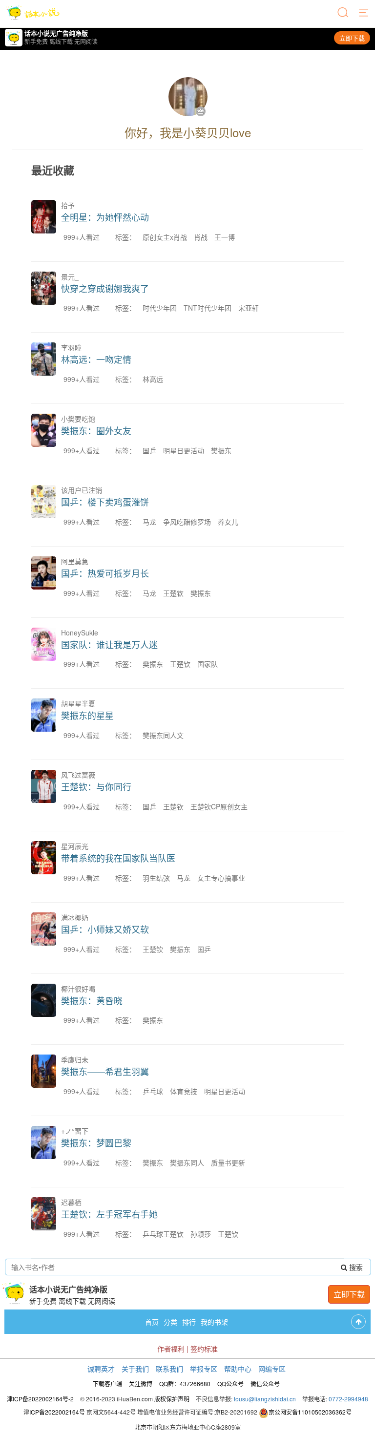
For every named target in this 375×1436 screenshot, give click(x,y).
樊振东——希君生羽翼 (105, 1071)
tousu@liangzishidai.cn (265, 1398)
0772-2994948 (348, 1398)
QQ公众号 (230, 1383)
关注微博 (140, 1383)
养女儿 (228, 522)
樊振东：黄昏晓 (92, 1000)
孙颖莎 (200, 1234)
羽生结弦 (156, 878)
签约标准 (204, 1348)
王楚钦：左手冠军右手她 (109, 1213)
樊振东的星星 (87, 715)
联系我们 (169, 1368)
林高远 (153, 379)
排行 (189, 1322)
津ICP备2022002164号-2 (40, 1398)
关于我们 (135, 1368)
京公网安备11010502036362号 (310, 1412)
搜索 (355, 1267)
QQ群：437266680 (184, 1383)
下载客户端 (107, 1383)
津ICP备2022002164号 (54, 1412)
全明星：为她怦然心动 (105, 217)
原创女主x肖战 (165, 237)
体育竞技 (183, 1091)
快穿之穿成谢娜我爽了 (105, 288)
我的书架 (214, 1322)
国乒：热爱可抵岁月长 (105, 573)
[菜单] (364, 13)
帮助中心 (237, 1368)
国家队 (207, 664)
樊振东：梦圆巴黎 (96, 1142)
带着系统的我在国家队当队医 (118, 857)
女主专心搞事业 (221, 878)
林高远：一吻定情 (96, 359)
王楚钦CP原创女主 (219, 806)
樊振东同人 (187, 1162)
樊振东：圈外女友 (96, 430)
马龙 (149, 522)
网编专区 (272, 1368)
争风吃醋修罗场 (187, 522)
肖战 (201, 237)
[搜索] (343, 13)
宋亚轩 (248, 308)
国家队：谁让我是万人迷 (109, 644)
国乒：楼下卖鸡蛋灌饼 (105, 501)
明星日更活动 (183, 450)
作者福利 (171, 1348)
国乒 (149, 450)
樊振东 (221, 450)
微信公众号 (265, 1383)
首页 (152, 1322)
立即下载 (352, 37)
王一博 (224, 237)
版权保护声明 (171, 1398)
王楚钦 (173, 593)
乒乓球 (153, 1091)
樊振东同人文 (163, 735)
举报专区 (203, 1368)
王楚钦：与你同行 (96, 786)
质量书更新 (228, 1162)
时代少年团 (160, 308)
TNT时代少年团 (207, 308)
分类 (170, 1322)
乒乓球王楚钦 (163, 1234)
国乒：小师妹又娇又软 (105, 929)
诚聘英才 (101, 1368)
